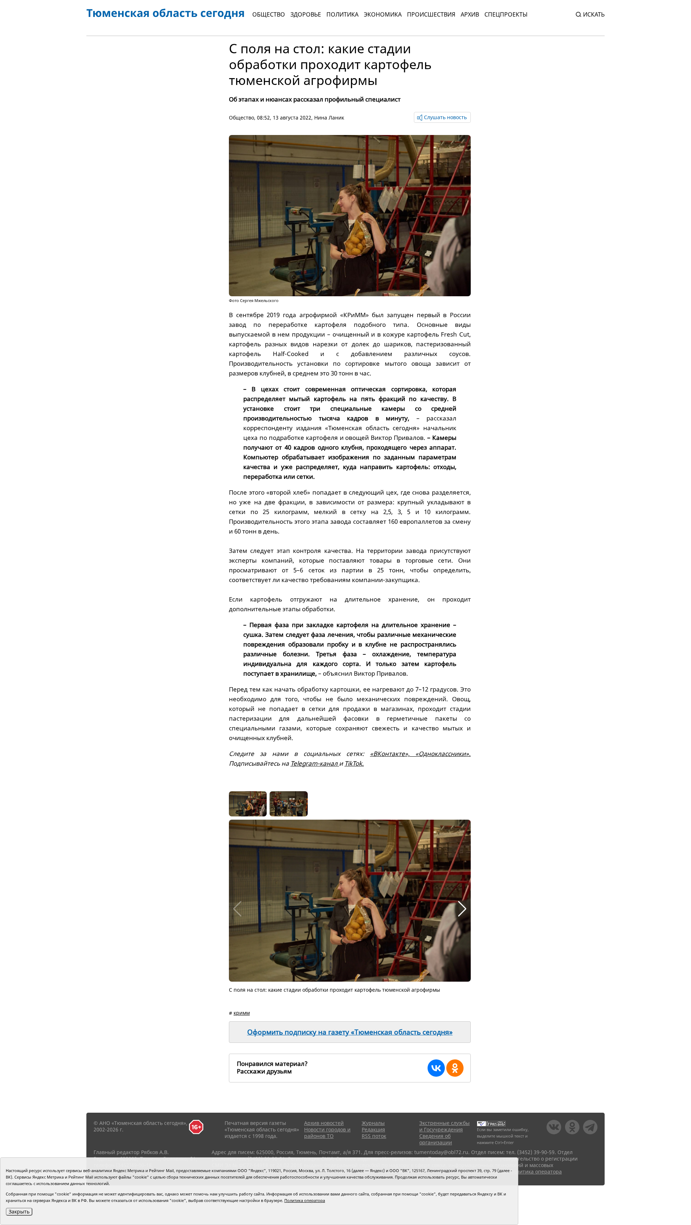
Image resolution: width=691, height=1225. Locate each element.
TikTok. (354, 763)
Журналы (373, 1123)
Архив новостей (324, 1123)
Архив (470, 14)
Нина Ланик (329, 117)
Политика (342, 14)
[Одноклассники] (455, 1068)
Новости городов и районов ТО (327, 1132)
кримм (242, 1012)
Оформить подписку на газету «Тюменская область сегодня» (350, 1032)
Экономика (383, 14)
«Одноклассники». (443, 753)
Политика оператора (536, 1171)
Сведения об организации (435, 1139)
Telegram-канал (314, 763)
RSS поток (374, 1135)
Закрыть (19, 1211)
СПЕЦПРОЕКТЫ (506, 14)
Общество (268, 14)
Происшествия (431, 14)
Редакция (373, 1129)
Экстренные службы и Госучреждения (444, 1126)
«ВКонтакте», (392, 753)
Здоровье (305, 14)
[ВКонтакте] (436, 1068)
